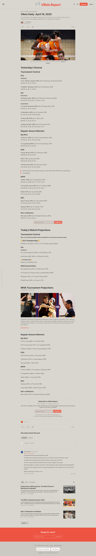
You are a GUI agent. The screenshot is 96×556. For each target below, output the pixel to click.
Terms (51, 545)
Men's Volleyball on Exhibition (31, 511)
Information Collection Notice (47, 416)
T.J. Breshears (27, 22)
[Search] (74, 4)
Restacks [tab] (30, 437)
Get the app (55, 549)
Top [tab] (22, 482)
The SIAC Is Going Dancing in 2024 (33, 500)
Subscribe (83, 4)
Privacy (47, 545)
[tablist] (27, 437)
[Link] (18, 67)
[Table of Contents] (2, 278)
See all (24, 523)
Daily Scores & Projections (29, 11)
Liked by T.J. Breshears (30, 453)
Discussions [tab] (32, 482)
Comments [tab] (24, 437)
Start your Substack (44, 549)
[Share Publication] (77, 4)
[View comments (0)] (35, 519)
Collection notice (58, 545)
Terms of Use (55, 414)
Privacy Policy (59, 416)
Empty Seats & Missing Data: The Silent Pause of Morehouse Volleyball (37, 487)
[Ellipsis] (74, 451)
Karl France (27, 451)
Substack (40, 553)
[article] (48, 491)
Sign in (91, 4)
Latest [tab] (26, 482)
